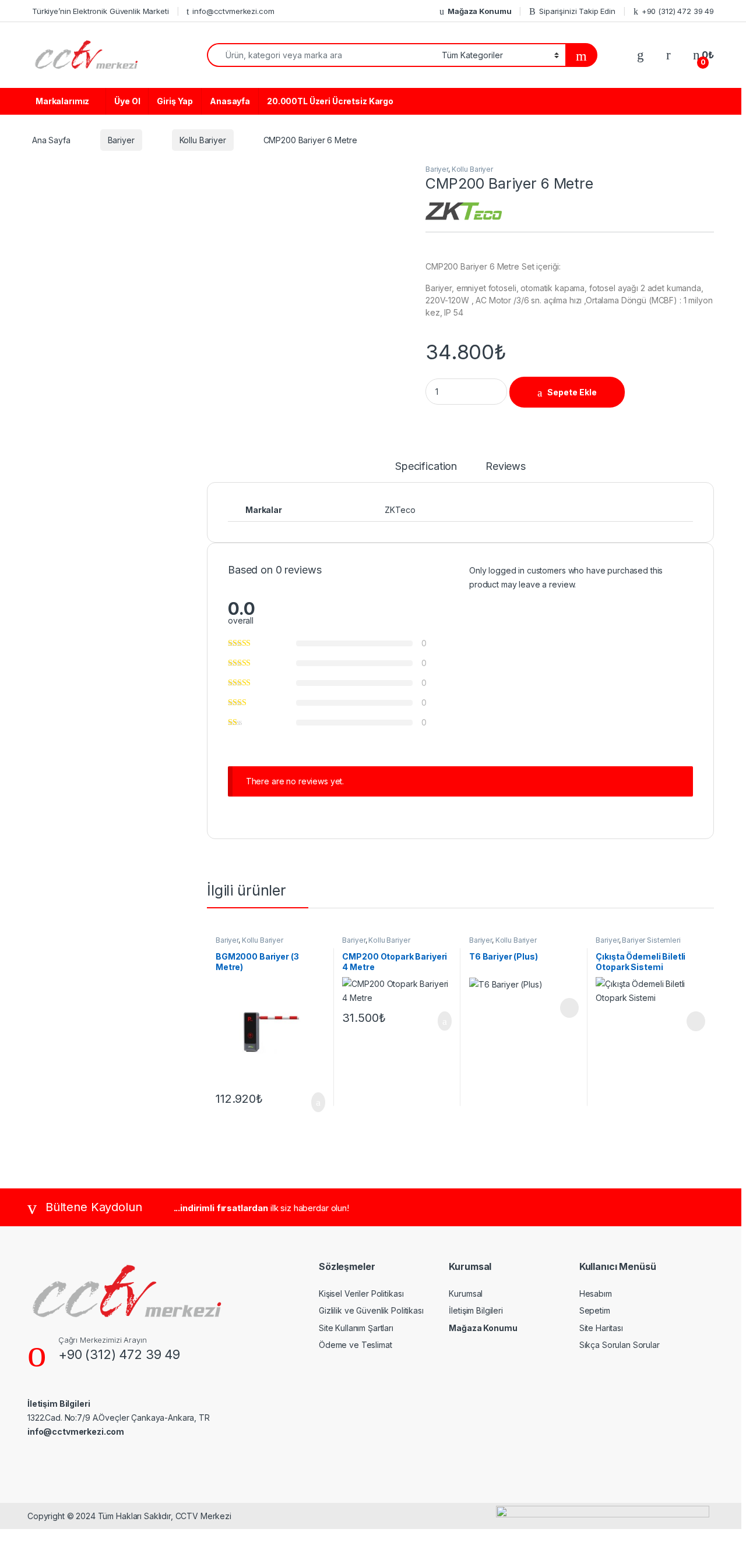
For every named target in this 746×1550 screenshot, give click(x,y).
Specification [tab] (426, 466)
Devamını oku (561, 1008)
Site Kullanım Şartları (356, 1328)
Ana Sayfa (51, 140)
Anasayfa (230, 101)
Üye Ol (127, 101)
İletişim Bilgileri (475, 1310)
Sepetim (594, 1310)
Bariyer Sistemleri (651, 940)
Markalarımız (62, 101)
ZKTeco (400, 510)
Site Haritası (601, 1328)
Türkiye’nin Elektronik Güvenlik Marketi (100, 11)
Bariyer (121, 140)
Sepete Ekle (572, 392)
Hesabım (595, 1293)
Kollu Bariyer (203, 140)
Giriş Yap (175, 101)
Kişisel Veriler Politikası (361, 1293)
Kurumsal (466, 1293)
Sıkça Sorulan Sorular (619, 1345)
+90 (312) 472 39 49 (678, 11)
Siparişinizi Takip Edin (577, 11)
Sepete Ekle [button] (311, 1102)
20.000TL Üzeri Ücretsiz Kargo (330, 101)
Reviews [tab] (505, 466)
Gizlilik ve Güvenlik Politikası (371, 1310)
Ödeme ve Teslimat (355, 1345)
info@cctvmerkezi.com (233, 11)
